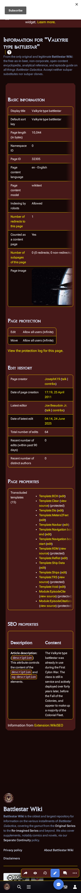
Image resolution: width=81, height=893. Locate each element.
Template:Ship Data (52, 563)
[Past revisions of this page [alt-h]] (45, 873)
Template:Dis (47, 510)
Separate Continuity (17, 840)
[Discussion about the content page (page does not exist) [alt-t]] (65, 873)
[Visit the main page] (7, 887)
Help (9, 52)
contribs (50, 383)
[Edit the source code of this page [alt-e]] (55, 873)
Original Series (65, 826)
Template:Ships (49, 572)
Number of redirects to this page (18, 221)
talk (64, 379)
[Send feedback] (58, 884)
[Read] (35, 873)
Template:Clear (49, 501)
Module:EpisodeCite (52, 591)
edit (62, 496)
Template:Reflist (49, 558)
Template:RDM (49, 548)
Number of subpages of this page (18, 257)
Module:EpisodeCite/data (55, 601)
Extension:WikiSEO (48, 725)
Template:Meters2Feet (53, 515)
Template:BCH (48, 496)
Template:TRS (48, 577)
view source (48, 596)
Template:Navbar (50, 524)
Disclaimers (11, 858)
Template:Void (48, 586)
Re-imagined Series (24, 830)
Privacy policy (12, 850)
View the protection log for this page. (36, 351)
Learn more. (46, 22)
